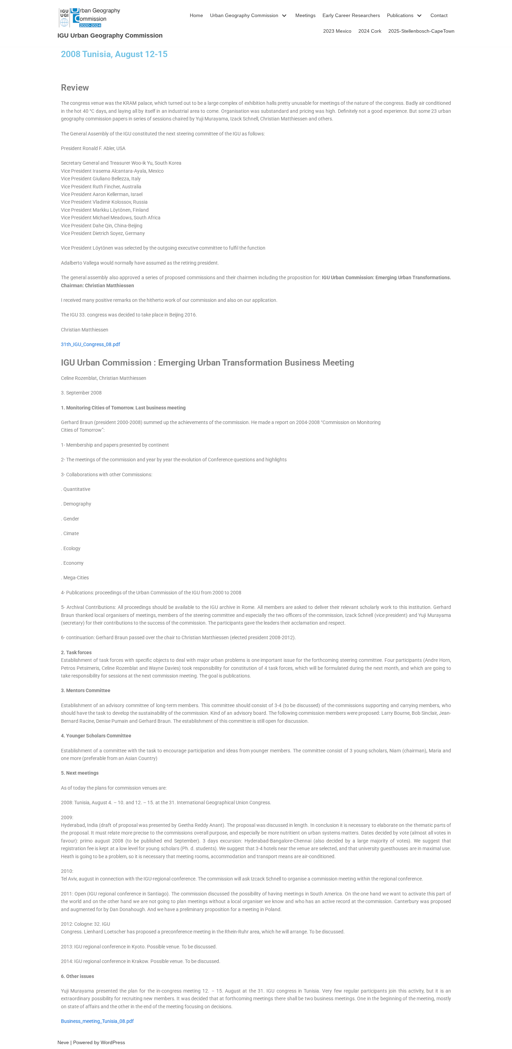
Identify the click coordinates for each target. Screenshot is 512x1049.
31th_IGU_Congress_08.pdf (90, 344)
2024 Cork (369, 31)
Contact (439, 15)
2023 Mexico (337, 31)
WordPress (113, 1042)
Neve (63, 1042)
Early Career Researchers (351, 15)
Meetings (305, 15)
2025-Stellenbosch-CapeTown (421, 31)
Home (196, 15)
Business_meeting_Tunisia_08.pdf (97, 1021)
